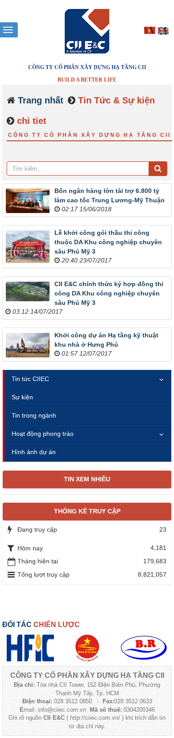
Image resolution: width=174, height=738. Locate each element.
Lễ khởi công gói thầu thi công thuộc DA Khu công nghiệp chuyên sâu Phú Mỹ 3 (108, 242)
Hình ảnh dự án (34, 451)
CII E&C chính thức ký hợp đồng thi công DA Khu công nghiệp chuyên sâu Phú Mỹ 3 (108, 293)
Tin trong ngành (34, 415)
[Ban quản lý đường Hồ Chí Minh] (87, 647)
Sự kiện (22, 397)
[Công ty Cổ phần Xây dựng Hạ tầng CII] (87, 30)
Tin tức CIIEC (30, 378)
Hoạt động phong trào (43, 433)
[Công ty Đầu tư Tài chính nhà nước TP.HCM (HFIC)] (30, 647)
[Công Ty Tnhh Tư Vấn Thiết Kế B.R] (143, 647)
